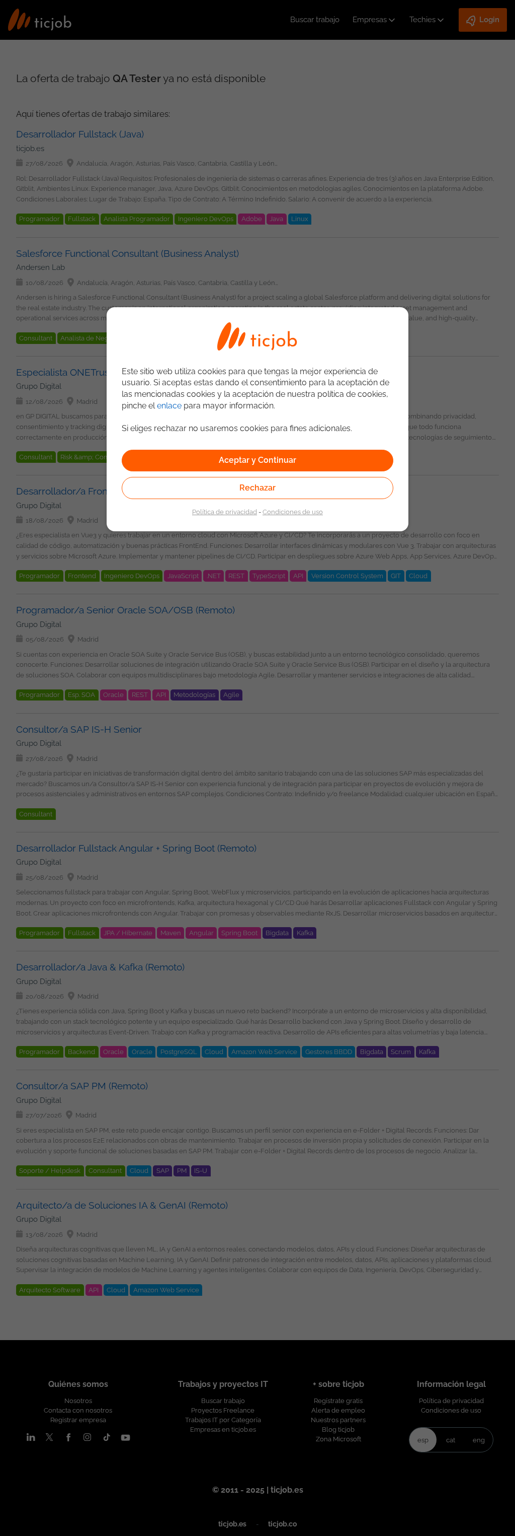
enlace (169, 405)
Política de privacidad (224, 512)
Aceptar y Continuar (257, 460)
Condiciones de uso (293, 512)
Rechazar (257, 488)
